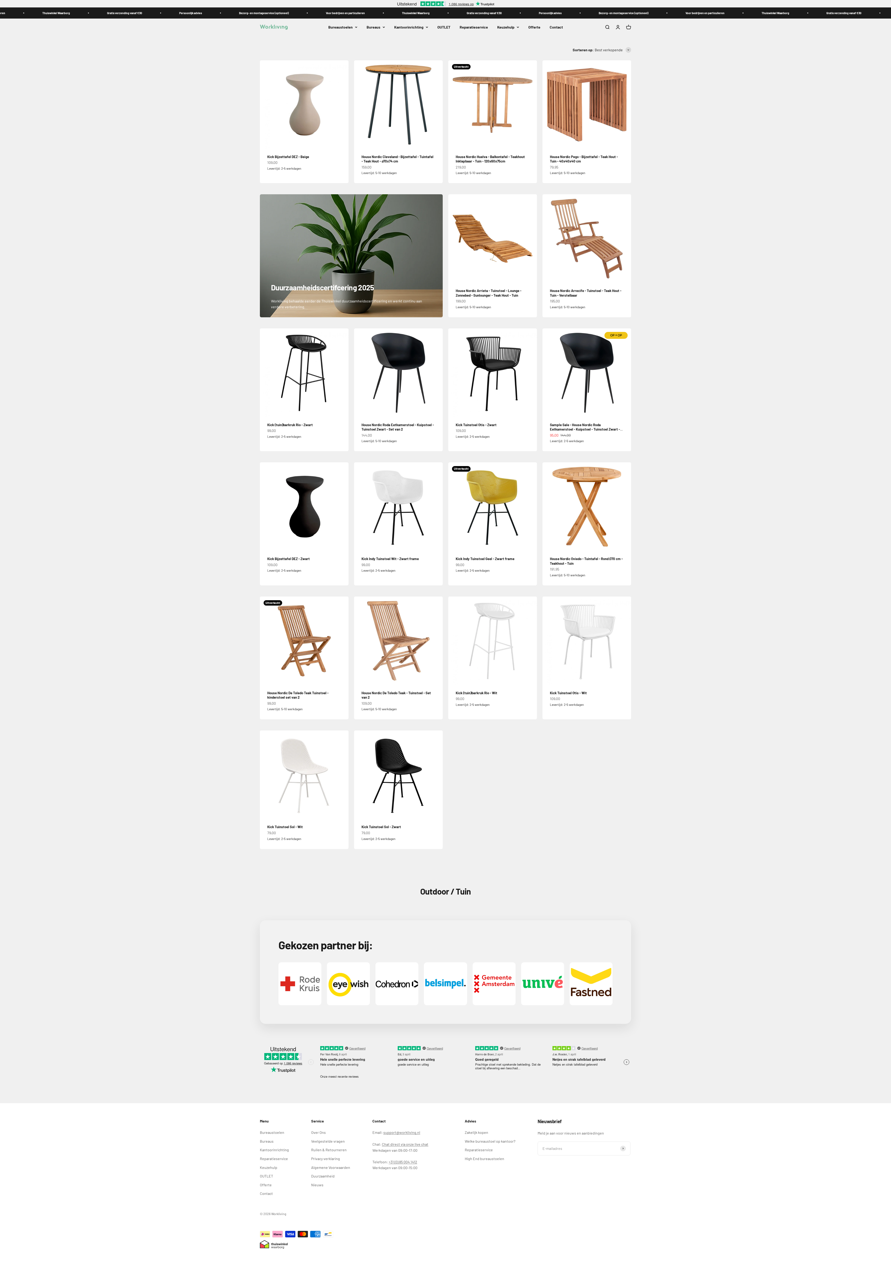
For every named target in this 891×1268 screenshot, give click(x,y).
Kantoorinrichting (408, 27)
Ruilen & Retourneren (329, 1150)
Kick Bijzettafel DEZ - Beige (288, 157)
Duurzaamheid (323, 1176)
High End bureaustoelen (484, 1158)
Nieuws (317, 1185)
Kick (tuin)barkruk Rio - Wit (476, 693)
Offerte (534, 27)
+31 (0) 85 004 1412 (403, 1162)
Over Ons (318, 1132)
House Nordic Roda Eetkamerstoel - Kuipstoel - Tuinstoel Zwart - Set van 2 (398, 427)
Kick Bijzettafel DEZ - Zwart (288, 559)
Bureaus (373, 27)
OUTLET (443, 27)
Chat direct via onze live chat (405, 1144)
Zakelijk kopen (476, 1132)
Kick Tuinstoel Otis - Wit (568, 693)
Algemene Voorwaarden (330, 1167)
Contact (556, 27)
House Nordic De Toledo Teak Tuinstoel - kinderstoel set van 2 (298, 695)
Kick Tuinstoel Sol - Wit (285, 827)
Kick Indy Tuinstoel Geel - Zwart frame (485, 559)
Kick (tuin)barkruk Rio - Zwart (290, 425)
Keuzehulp (505, 27)
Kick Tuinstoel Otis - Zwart (476, 425)
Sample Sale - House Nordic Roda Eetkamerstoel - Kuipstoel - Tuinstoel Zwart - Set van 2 (585, 429)
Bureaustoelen (340, 27)
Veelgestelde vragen (328, 1141)
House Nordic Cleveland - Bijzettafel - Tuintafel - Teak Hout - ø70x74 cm (397, 159)
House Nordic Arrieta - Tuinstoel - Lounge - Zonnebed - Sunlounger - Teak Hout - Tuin (488, 293)
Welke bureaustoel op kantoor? (490, 1141)
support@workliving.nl (401, 1132)
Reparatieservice (474, 27)
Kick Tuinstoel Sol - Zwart (381, 827)
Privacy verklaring (325, 1158)
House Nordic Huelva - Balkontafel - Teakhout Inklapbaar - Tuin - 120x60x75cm (490, 159)
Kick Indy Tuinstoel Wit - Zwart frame (390, 559)
